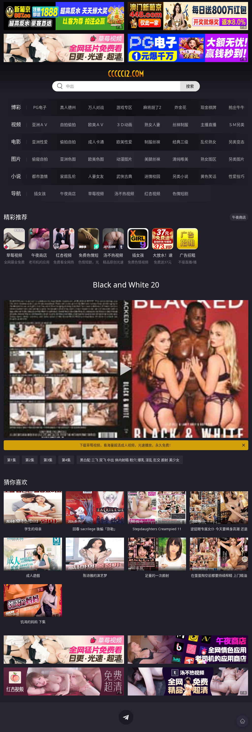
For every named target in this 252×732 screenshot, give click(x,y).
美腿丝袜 (152, 159)
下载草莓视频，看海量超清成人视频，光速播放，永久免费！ (126, 445)
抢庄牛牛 (236, 107)
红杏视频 (152, 193)
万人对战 (96, 107)
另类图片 (236, 159)
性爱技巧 (236, 176)
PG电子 (40, 107)
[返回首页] (242, 721)
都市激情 (40, 176)
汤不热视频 (124, 193)
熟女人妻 (152, 124)
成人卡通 (96, 142)
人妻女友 (96, 176)
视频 (16, 124)
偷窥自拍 (40, 159)
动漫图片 (124, 159)
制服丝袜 (152, 142)
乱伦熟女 (208, 142)
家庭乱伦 (68, 176)
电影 (16, 141)
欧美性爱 (124, 142)
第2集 (29, 460)
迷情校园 (152, 176)
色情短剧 (180, 193)
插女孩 (40, 193)
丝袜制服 (180, 124)
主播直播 (208, 124)
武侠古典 (124, 176)
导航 (16, 193)
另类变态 (236, 142)
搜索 (190, 86)
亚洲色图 (68, 159)
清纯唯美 (180, 159)
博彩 (16, 107)
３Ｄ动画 (124, 124)
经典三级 (180, 142)
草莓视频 (96, 193)
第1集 (11, 460)
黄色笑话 (208, 176)
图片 (16, 159)
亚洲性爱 (40, 142)
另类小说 (180, 176)
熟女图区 (208, 159)
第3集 (48, 460)
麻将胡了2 (152, 107)
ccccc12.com (126, 74)
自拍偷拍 (68, 124)
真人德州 (68, 107)
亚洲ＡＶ (40, 124)
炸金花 (180, 107)
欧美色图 (96, 159)
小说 (16, 176)
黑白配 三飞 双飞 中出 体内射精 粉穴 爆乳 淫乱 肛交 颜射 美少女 (129, 460)
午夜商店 (68, 193)
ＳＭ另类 (236, 124)
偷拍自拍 (68, 142)
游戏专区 (124, 107)
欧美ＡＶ (96, 124)
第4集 (66, 460)
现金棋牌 (208, 107)
